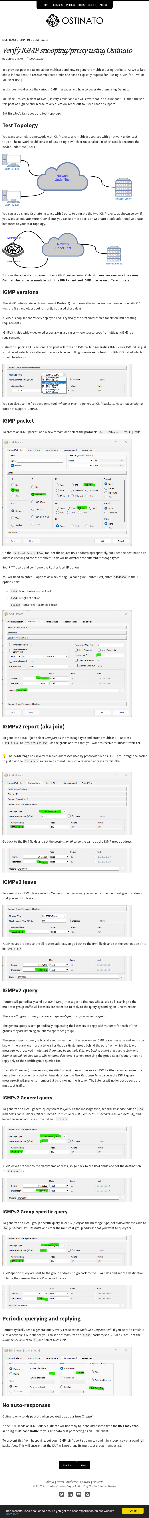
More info (11, 1513)
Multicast (9, 40)
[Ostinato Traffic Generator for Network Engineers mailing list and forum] (79, 1495)
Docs (81, 5)
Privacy (98, 1482)
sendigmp (43, 403)
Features (57, 5)
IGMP (22, 40)
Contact (85, 1482)
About (103, 5)
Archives (72, 1482)
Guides (92, 5)
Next (83, 1465)
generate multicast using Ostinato (103, 69)
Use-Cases (42, 40)
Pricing (70, 5)
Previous (68, 1465)
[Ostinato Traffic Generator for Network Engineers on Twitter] (62, 1495)
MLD (29, 40)
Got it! (132, 1510)
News (60, 1482)
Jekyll (76, 1486)
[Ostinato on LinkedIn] (70, 1495)
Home (45, 5)
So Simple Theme (105, 1486)
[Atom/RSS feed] (87, 1495)
